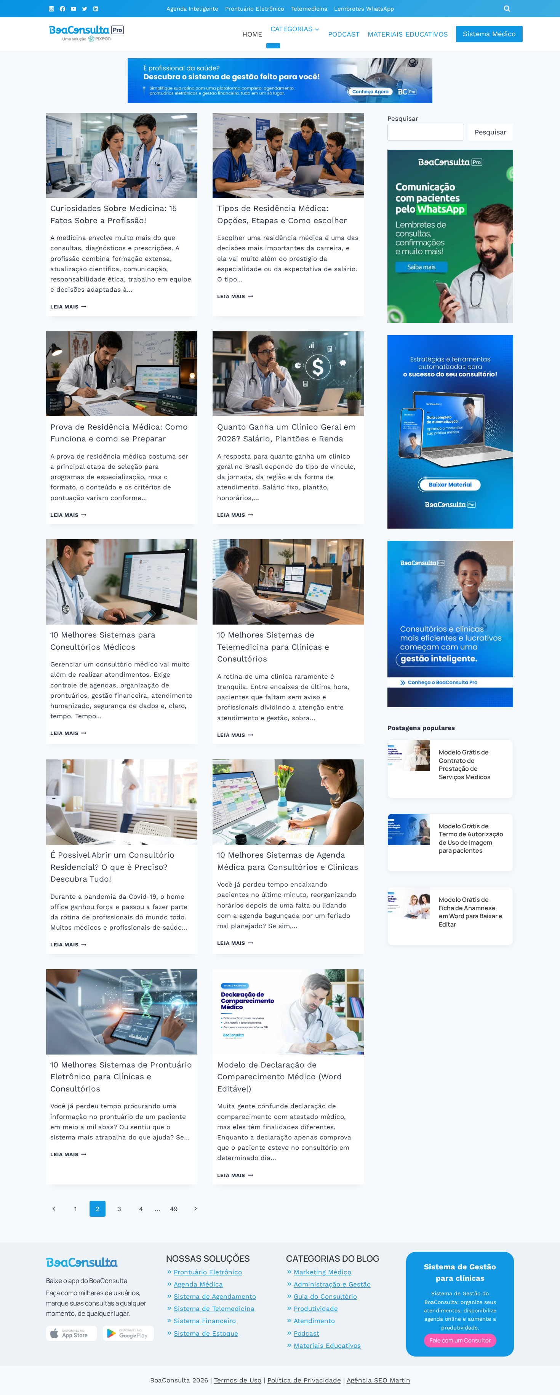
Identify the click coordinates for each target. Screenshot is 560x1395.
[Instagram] (51, 8)
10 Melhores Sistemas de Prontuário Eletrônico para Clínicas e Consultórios (121, 1076)
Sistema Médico (489, 34)
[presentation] (122, 155)
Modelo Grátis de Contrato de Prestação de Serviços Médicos (465, 764)
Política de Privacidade (304, 1380)
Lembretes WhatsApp (364, 8)
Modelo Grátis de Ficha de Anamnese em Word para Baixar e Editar (470, 911)
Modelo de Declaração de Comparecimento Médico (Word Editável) (279, 1076)
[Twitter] (84, 8)
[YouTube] (73, 8)
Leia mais (68, 307)
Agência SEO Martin (378, 1380)
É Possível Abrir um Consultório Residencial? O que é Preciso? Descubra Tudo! (112, 867)
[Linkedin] (95, 8)
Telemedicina (309, 8)
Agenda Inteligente (192, 8)
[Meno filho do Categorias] (273, 45)
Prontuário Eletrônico (254, 8)
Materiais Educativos (408, 34)
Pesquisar (402, 118)
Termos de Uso (237, 1380)
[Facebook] (62, 8)
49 (174, 1209)
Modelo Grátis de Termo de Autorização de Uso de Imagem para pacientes (471, 838)
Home (252, 34)
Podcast (344, 34)
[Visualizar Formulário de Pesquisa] (507, 9)
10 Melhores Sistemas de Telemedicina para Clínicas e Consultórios (273, 646)
